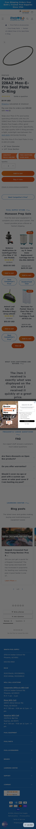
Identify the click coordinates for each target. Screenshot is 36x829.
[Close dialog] (35, 402)
